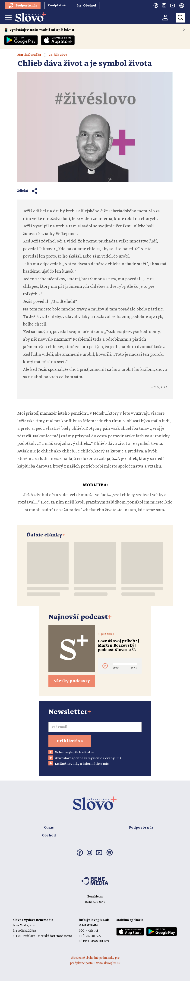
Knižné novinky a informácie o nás (82, 764)
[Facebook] (155, 5)
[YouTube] (172, 5)
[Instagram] (164, 5)
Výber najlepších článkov (75, 752)
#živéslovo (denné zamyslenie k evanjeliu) (88, 758)
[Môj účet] (165, 17)
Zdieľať (22, 191)
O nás (49, 827)
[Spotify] (181, 5)
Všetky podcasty (72, 681)
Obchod (49, 835)
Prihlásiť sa (70, 741)
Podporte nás (141, 827)
